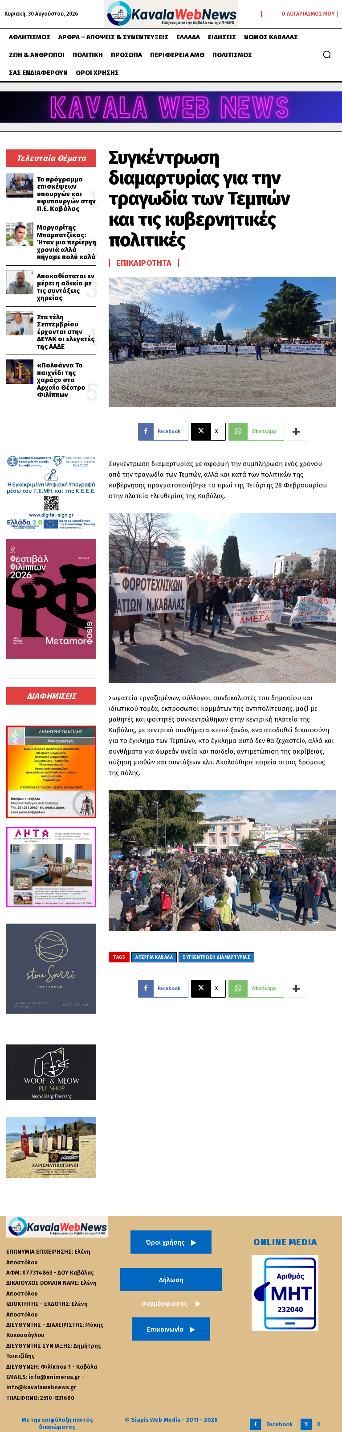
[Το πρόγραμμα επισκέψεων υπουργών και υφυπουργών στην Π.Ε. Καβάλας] (19, 185)
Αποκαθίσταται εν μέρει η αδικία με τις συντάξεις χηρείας (65, 287)
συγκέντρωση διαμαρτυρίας (216, 957)
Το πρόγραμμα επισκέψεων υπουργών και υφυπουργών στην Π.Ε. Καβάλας (66, 194)
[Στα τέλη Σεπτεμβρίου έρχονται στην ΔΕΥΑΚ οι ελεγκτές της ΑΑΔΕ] (19, 323)
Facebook (279, 1424)
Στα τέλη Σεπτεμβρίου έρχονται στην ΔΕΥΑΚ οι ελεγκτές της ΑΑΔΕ (65, 332)
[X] (306, 1424)
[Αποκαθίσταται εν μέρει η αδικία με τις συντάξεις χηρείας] (19, 282)
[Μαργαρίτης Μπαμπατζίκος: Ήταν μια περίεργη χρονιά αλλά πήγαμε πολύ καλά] (19, 234)
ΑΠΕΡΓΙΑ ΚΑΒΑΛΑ (154, 957)
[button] (327, 54)
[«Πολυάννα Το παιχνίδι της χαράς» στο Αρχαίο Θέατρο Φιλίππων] (19, 371)
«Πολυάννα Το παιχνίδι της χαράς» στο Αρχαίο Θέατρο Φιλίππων (61, 380)
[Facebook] (255, 1424)
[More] (296, 432)
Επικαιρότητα (143, 263)
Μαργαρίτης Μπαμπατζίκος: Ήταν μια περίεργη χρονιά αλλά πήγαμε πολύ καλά (66, 242)
